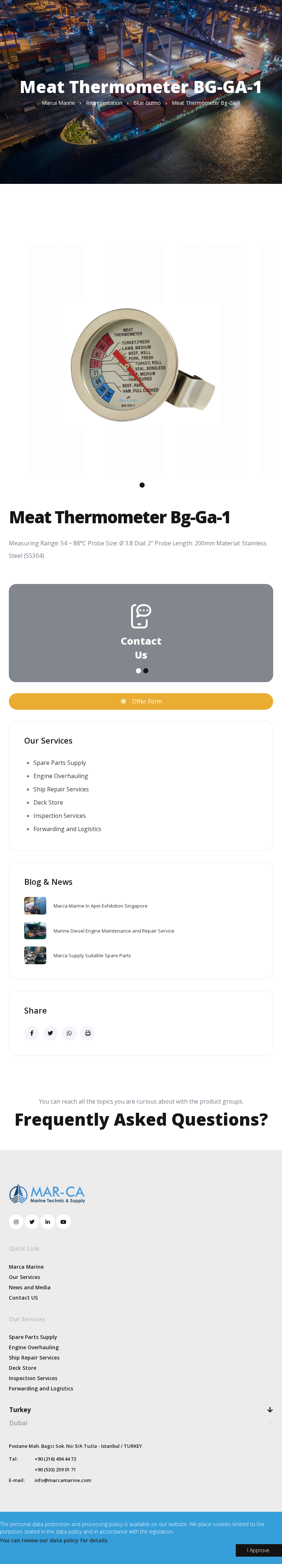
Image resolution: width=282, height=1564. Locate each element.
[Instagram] (16, 1221)
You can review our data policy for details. (54, 1540)
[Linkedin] (47, 1221)
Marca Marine (26, 1266)
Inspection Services (59, 816)
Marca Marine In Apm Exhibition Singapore (101, 905)
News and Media (30, 1287)
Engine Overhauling (60, 776)
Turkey (20, 1410)
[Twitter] (32, 1221)
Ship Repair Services (61, 789)
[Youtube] (63, 1221)
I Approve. (259, 1550)
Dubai (18, 1423)
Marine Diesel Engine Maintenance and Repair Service (114, 930)
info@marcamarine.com (63, 1480)
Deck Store (48, 802)
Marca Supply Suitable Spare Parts (92, 955)
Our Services (24, 1276)
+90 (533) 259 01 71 (55, 1469)
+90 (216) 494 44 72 (55, 1459)
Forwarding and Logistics (67, 829)
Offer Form (144, 701)
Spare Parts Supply (59, 763)
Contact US (23, 1297)
